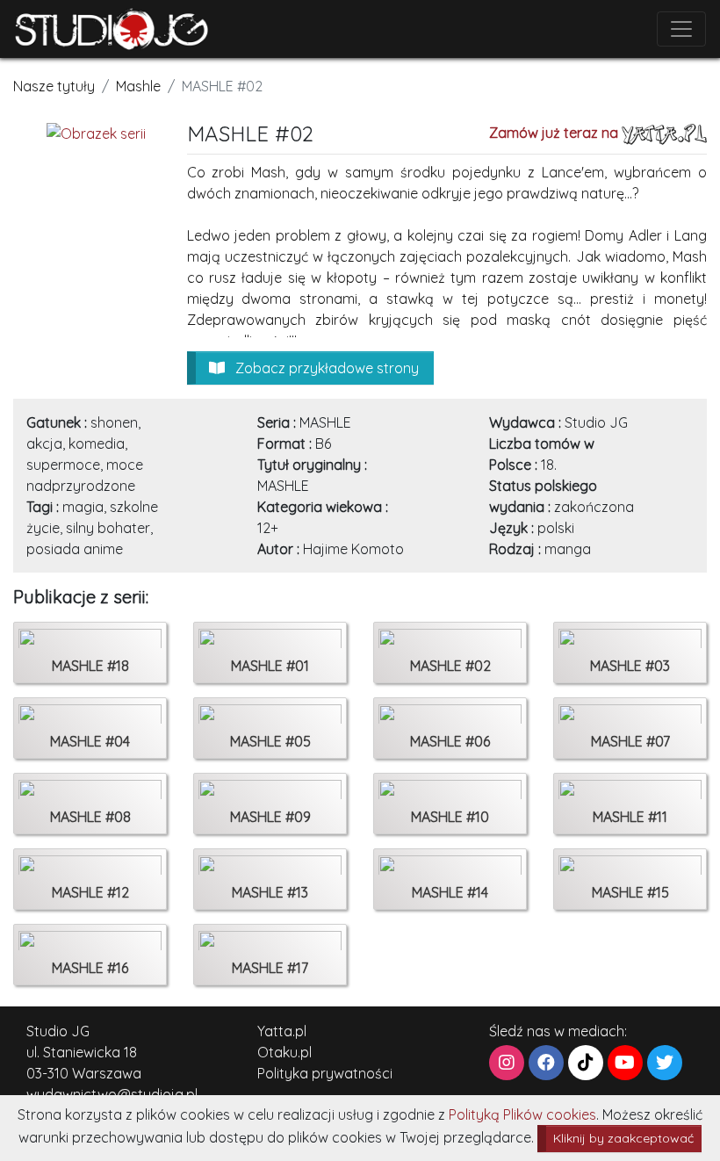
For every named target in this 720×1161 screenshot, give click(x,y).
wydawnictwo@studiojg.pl (112, 1094)
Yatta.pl (281, 1031)
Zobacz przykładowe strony (325, 368)
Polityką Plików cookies (522, 1114)
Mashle (138, 86)
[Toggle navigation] (681, 29)
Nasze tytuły (54, 86)
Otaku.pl (284, 1052)
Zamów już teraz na (555, 132)
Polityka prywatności (324, 1073)
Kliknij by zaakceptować (623, 1138)
